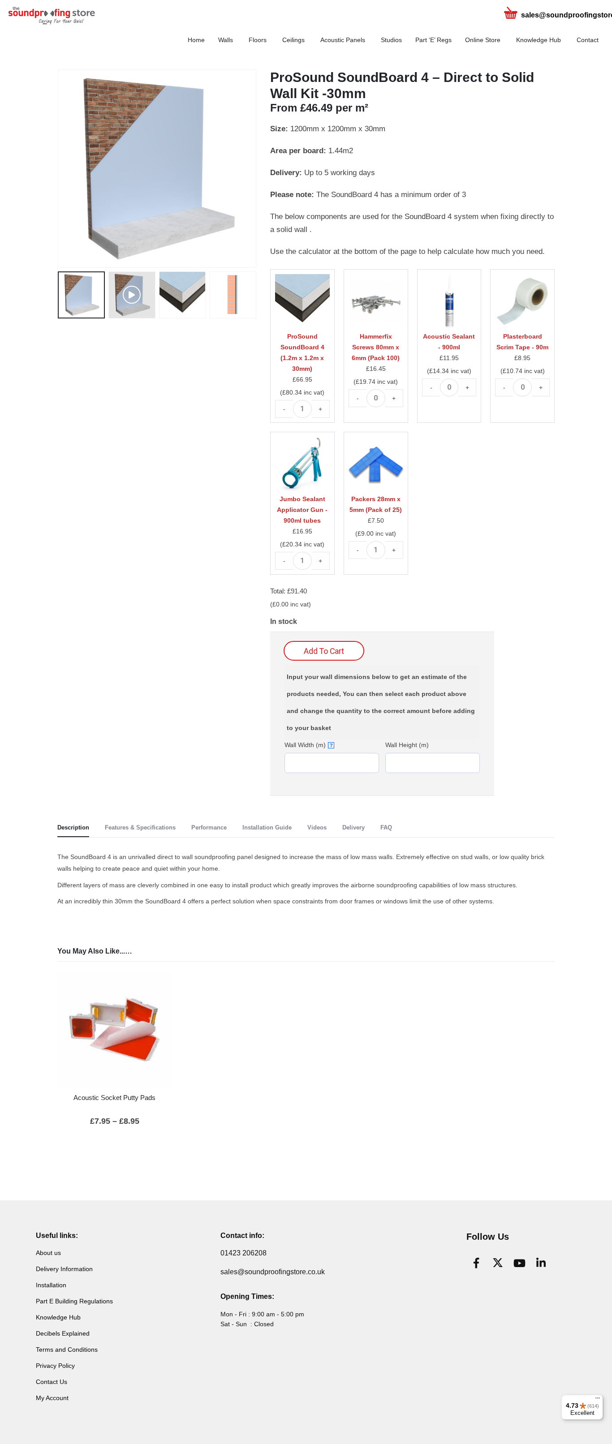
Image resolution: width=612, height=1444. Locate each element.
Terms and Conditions (67, 1349)
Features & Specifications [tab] (140, 827)
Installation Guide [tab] (267, 827)
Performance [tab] (209, 827)
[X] (498, 1263)
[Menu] (597, 1400)
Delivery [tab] (353, 827)
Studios (391, 39)
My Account (52, 1397)
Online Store (482, 39)
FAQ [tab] (386, 827)
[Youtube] (519, 1263)
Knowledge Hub (538, 39)
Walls (225, 39)
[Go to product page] (114, 1029)
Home (196, 39)
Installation (51, 1285)
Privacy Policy (55, 1365)
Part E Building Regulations (74, 1301)
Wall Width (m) (308, 744)
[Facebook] (476, 1263)
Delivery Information (64, 1268)
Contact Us (51, 1381)
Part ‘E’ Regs (433, 39)
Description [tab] (73, 827)
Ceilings (293, 39)
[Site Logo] (63, 15)
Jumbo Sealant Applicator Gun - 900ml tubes (302, 509)
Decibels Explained (63, 1333)
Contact (588, 39)
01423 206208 (243, 1253)
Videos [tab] (317, 827)
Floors (258, 39)
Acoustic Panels (342, 39)
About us (48, 1252)
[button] (59, 169)
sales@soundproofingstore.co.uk (272, 1272)
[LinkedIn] (541, 1263)
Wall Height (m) (407, 744)
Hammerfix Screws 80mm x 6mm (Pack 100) (376, 347)
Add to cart (324, 651)
